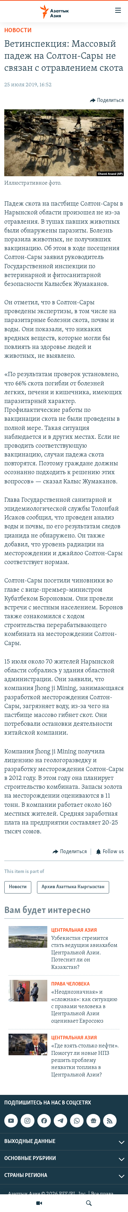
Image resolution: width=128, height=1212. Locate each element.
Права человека (70, 984)
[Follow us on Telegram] (60, 1120)
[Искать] (89, 1203)
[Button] (107, 100)
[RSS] (110, 1120)
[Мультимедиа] (39, 1203)
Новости (18, 31)
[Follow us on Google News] (93, 1120)
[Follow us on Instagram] (27, 1120)
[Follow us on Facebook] (44, 1120)
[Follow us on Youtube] (11, 1120)
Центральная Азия (74, 930)
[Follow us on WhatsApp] (77, 1120)
